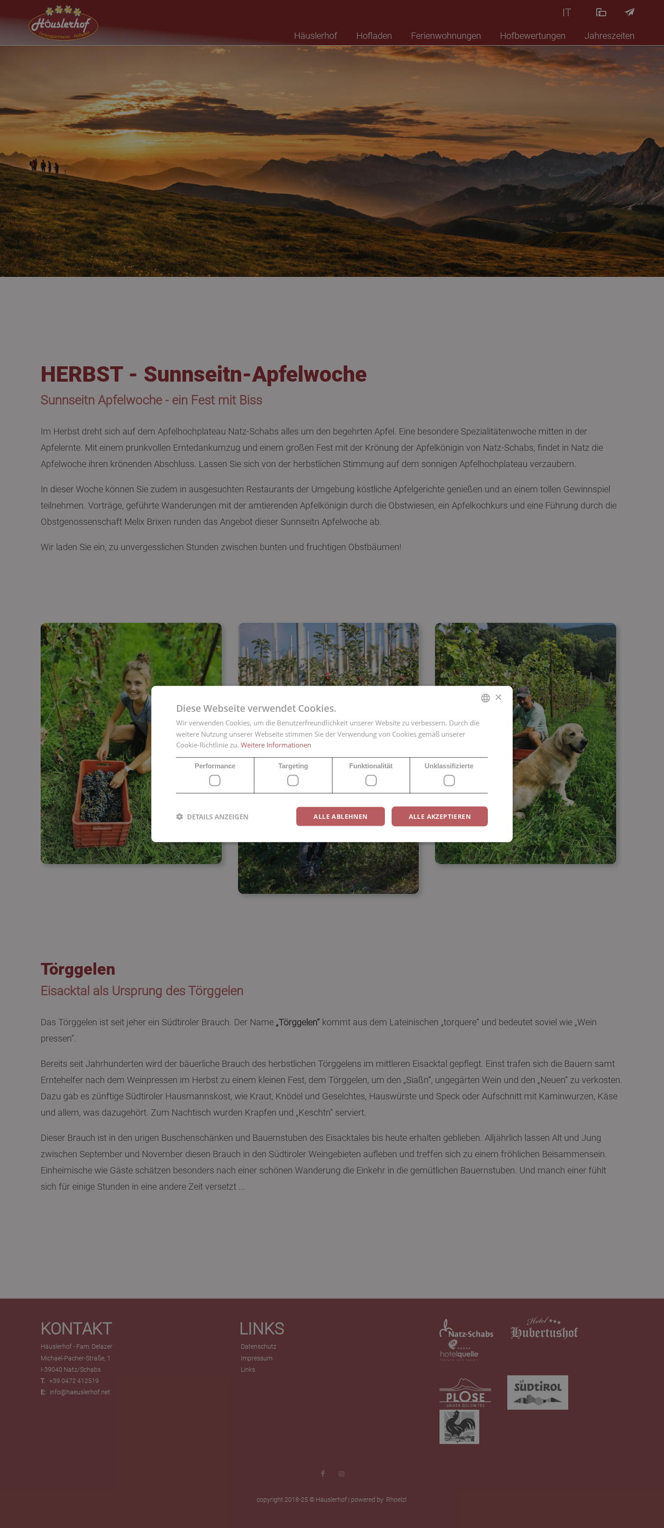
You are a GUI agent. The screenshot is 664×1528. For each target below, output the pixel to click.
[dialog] (332, 764)
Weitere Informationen (276, 744)
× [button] (498, 697)
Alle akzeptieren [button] (440, 816)
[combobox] (485, 697)
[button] (212, 817)
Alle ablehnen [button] (340, 816)
